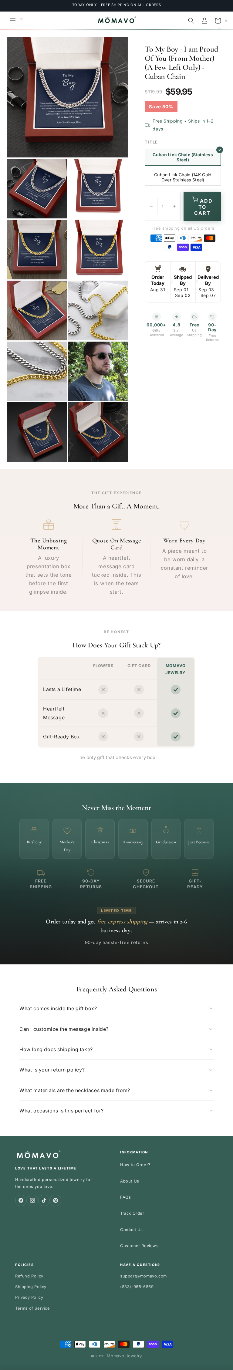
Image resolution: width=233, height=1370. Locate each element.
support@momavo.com (143, 1276)
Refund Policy (29, 1276)
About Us (129, 1181)
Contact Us (131, 1229)
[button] (12, 20)
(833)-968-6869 (137, 1286)
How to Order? (135, 1164)
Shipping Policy (30, 1286)
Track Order (132, 1213)
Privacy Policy (29, 1297)
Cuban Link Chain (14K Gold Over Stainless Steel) (182, 177)
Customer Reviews (139, 1245)
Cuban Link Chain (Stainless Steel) (183, 157)
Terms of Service (32, 1308)
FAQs (125, 1197)
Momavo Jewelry (124, 1355)
